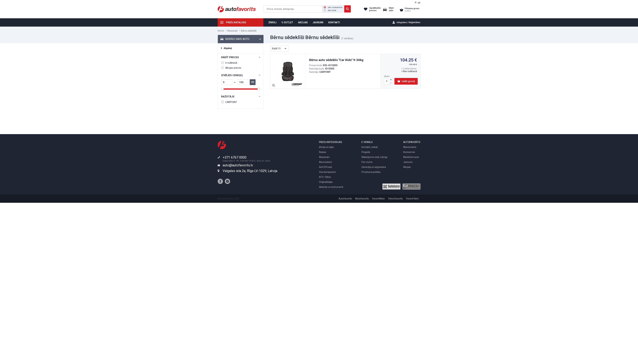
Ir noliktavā (231, 62)
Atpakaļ (228, 48)
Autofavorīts (345, 198)
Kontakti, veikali (370, 147)
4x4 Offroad (325, 167)
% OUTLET (287, 22)
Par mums (367, 162)
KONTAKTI (334, 22)
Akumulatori (325, 162)
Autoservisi (409, 152)
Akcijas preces (233, 67)
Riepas (322, 152)
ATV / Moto (325, 177)
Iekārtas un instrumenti (331, 187)
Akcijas (407, 167)
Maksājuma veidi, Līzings (374, 157)
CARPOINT (231, 102)
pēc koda (332, 10)
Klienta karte (409, 147)
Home (221, 30)
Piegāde (366, 152)
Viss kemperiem (327, 172)
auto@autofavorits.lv (238, 165)
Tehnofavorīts (395, 198)
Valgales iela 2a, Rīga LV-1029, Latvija (250, 171)
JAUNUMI (318, 22)
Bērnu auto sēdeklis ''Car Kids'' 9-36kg (336, 60)
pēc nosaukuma (335, 7)
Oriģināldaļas (326, 182)
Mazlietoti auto (411, 157)
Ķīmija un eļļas (326, 147)
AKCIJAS (303, 22)
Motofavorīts (362, 198)
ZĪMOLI (272, 22)
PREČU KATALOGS (236, 22)
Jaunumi (408, 162)
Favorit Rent (412, 198)
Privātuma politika (371, 172)
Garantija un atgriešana (374, 167)
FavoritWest (378, 198)
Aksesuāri (232, 30)
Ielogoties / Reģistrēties (408, 22)
